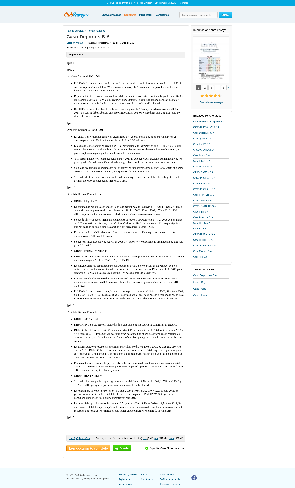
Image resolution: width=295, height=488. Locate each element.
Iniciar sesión (145, 14)
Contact (184, 3)
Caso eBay (199, 282)
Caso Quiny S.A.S (202, 138)
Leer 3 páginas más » (79, 438)
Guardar (124, 448)
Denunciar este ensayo (211, 102)
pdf (156, 438)
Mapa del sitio (167, 474)
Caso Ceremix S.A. (202, 200)
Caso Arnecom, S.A (203, 217)
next (228, 87)
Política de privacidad (170, 479)
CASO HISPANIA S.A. (204, 234)
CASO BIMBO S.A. (203, 166)
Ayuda (144, 474)
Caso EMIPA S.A (201, 144)
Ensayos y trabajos (111, 14)
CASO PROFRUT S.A (204, 178)
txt (144, 438)
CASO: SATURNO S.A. (205, 206)
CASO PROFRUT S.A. (204, 189)
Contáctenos (162, 14)
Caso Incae (199, 288)
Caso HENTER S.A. (203, 240)
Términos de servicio (170, 484)
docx (171, 438)
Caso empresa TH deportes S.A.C (210, 121)
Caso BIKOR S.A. (202, 161)
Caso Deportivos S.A (203, 133)
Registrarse (130, 14)
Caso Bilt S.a (199, 228)
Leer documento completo (88, 448)
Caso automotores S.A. (204, 245)
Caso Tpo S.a (200, 257)
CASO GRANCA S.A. (204, 149)
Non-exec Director (143, 3)
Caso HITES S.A (201, 223)
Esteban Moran (74, 42)
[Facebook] (194, 479)
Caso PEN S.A (200, 211)
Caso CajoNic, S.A (202, 251)
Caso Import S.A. (201, 155)
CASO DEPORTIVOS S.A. (206, 127)
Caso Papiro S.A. (201, 183)
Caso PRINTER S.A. (203, 195)
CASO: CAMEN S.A (203, 172)
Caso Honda (200, 295)
